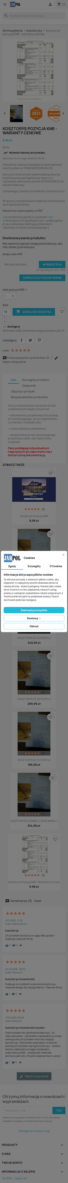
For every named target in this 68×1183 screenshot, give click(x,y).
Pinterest (39, 340)
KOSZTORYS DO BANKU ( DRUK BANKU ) (34, 821)
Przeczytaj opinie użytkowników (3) (28, 357)
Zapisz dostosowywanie (42, 278)
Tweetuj (30, 340)
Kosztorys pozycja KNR (34, 516)
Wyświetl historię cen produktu (24, 153)
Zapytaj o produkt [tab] (23, 391)
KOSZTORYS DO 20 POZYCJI (34, 699)
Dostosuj (33, 618)
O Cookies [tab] (56, 566)
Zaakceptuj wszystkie (34, 610)
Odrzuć (34, 626)
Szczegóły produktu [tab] (35, 380)
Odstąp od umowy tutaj (34, 1131)
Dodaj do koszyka (33, 312)
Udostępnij (21, 340)
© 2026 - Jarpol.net (15, 1178)
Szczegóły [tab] (34, 566)
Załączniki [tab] (29, 386)
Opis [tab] (13, 380)
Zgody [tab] (12, 566)
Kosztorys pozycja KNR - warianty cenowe (34, 882)
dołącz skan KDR (12, 254)
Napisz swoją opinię (36, 1076)
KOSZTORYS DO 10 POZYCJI (34, 760)
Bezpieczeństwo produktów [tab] (29, 397)
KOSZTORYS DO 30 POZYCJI (34, 638)
